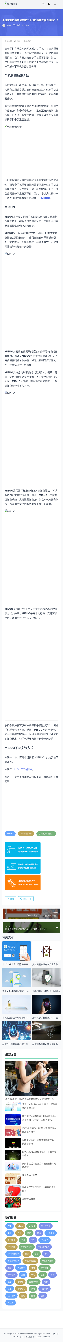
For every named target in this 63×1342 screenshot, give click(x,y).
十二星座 (50, 1233)
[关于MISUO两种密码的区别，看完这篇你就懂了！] (16, 978)
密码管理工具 (43, 1247)
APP (9, 1226)
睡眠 (9, 1289)
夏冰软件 (11, 1240)
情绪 (36, 1254)
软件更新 (11, 1295)
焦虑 (42, 1275)
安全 (33, 1240)
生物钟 (20, 1282)
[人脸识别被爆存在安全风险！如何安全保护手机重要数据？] (46, 951)
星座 (23, 1275)
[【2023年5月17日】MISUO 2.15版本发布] (16, 951)
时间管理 (44, 1268)
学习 (23, 1240)
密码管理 (11, 1247)
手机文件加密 (47, 1261)
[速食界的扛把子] (13, 1181)
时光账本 (21, 1268)
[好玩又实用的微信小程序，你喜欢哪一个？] (13, 1157)
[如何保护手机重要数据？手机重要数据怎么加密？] (16, 1030)
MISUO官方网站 (23, 769)
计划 (33, 1289)
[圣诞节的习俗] (13, 1205)
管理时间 (21, 1289)
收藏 (12, 898)
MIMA (20, 1226)
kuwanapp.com (26, 1334)
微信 (27, 1254)
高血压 (10, 1302)
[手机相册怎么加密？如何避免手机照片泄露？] (46, 977)
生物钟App (33, 1282)
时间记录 (11, 1275)
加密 (39, 1233)
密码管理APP (26, 1247)
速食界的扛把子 (29, 1175)
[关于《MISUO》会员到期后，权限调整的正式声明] (13, 1106)
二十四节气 (45, 1226)
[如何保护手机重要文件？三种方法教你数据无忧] (46, 1004)
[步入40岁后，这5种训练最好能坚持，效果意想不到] (31, 1087)
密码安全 (44, 1240)
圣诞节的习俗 (28, 1199)
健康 (9, 1233)
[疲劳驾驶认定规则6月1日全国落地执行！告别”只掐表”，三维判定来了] (13, 1120)
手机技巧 (16, 25)
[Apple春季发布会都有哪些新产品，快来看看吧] (13, 1145)
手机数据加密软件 (46, 833)
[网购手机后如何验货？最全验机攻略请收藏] (13, 1166)
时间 (33, 1268)
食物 (33, 1295)
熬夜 (52, 1275)
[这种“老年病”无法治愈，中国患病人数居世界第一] (13, 1134)
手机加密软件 (13, 1261)
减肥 (29, 1233)
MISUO (10, 833)
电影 (46, 1282)
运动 (23, 1295)
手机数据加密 (25, 833)
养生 (19, 1233)
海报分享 (27, 898)
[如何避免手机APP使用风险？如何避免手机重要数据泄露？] (46, 1032)
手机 (46, 1254)
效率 (9, 1268)
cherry (8, 25)
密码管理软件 (13, 1254)
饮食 (42, 1295)
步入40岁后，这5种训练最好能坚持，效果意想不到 (29, 1098)
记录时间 (44, 1289)
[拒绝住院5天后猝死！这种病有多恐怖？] (13, 1193)
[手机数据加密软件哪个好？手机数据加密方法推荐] (16, 1004)
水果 (33, 1275)
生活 (9, 1282)
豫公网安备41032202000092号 (38, 1337)
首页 (18, 41)
